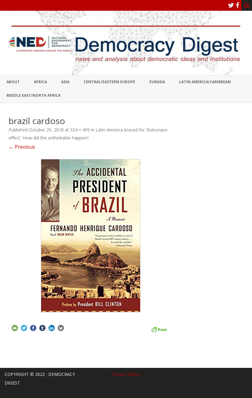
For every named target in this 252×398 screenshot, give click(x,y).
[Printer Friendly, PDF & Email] (159, 329)
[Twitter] (231, 5)
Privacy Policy (126, 374)
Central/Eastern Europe (109, 81)
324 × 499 (80, 130)
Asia (65, 81)
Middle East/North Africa (33, 95)
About (13, 81)
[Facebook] (237, 5)
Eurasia (157, 81)
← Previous (22, 146)
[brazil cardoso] (91, 235)
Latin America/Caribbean (205, 81)
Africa (40, 81)
